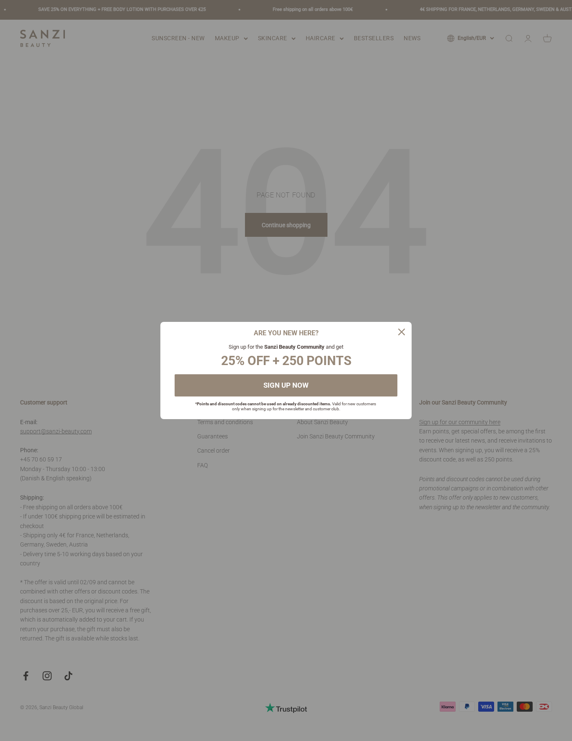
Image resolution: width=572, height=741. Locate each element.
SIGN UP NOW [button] (286, 385)
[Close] (402, 332)
